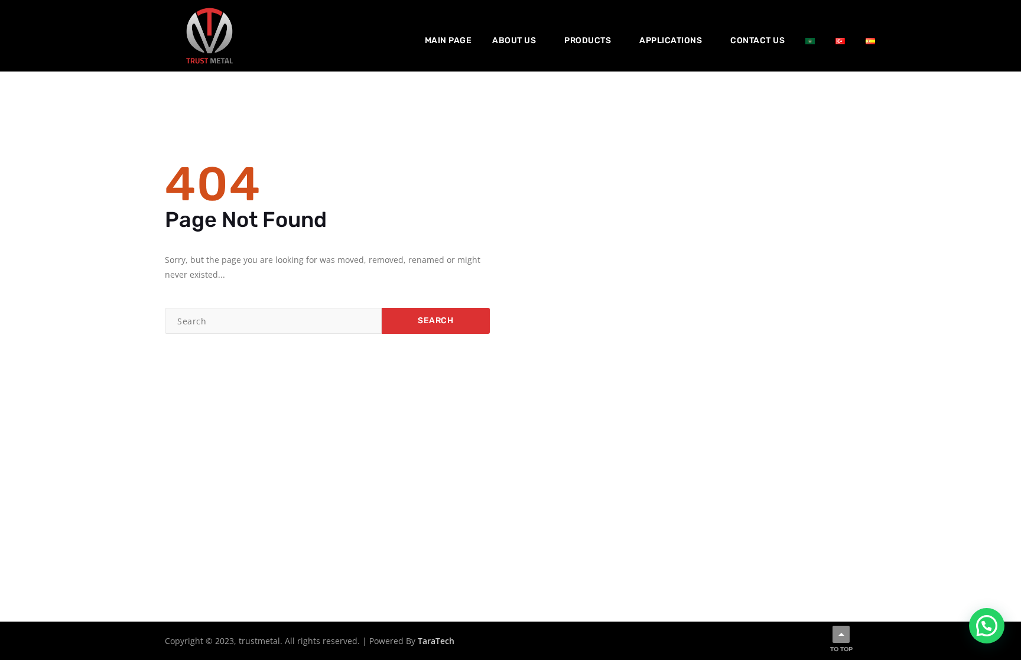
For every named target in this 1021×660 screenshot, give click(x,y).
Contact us (757, 40)
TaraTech (436, 640)
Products (587, 40)
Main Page (448, 40)
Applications (670, 40)
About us (514, 40)
